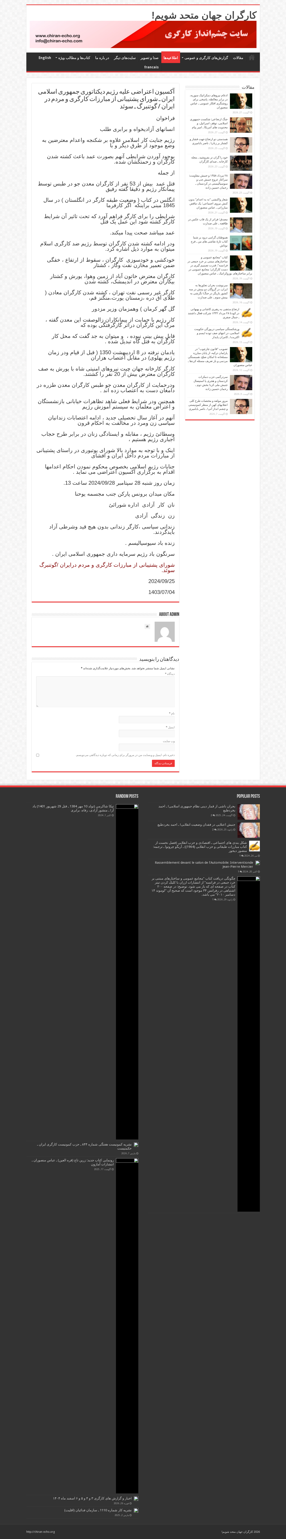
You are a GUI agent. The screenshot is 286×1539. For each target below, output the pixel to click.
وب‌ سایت (169, 741)
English (45, 58)
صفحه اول (252, 57)
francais (151, 67)
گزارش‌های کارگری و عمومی (206, 58)
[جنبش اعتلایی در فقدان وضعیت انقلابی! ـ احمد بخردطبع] (249, 830)
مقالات (238, 58)
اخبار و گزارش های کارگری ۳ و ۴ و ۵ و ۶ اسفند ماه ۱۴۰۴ (92, 1498)
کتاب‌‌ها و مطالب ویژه (74, 58)
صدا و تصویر (150, 58)
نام (172, 713)
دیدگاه (170, 674)
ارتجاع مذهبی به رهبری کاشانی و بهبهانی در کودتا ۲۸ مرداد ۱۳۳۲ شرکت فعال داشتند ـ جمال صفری (213, 313)
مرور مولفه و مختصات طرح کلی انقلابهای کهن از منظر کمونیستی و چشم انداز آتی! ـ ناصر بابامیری (208, 405)
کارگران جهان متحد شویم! (204, 15)
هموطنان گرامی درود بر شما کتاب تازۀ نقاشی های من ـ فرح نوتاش (209, 241)
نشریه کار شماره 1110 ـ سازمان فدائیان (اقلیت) (98, 1510)
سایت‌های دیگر (125, 58)
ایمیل (170, 727)
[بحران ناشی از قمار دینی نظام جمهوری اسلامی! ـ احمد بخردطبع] (249, 811)
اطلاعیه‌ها (171, 58)
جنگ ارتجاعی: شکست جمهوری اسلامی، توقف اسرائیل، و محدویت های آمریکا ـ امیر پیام (209, 123)
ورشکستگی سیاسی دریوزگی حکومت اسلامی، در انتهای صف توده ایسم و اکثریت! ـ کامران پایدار (216, 333)
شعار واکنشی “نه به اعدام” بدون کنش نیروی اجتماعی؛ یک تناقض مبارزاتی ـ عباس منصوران (208, 203)
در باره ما (102, 58)
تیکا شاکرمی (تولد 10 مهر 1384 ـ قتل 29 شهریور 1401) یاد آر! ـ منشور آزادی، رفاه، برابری (73, 808)
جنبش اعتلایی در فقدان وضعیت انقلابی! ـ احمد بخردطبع (196, 825)
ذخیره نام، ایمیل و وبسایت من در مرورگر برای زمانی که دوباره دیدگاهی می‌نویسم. (125, 755)
